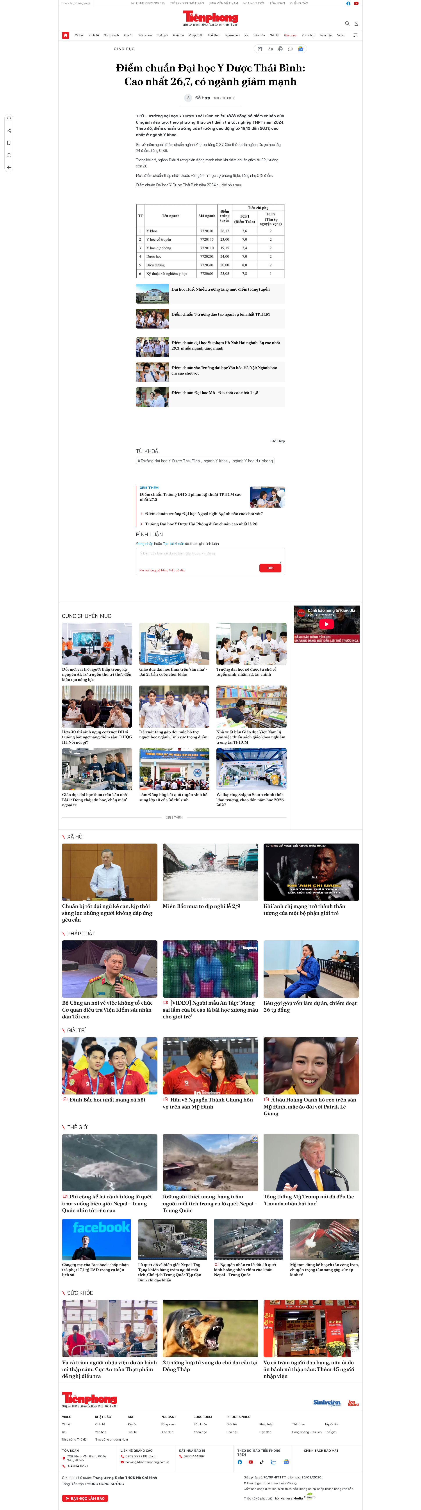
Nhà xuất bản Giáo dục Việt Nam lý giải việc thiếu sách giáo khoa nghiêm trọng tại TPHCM (250, 737)
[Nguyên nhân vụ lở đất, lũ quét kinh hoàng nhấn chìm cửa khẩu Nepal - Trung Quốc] (248, 1239)
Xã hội (79, 35)
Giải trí (274, 35)
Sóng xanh (111, 35)
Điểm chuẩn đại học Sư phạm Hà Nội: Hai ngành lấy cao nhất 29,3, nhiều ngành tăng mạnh (225, 345)
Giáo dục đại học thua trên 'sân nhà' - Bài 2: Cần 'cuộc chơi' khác (173, 672)
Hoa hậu (326, 35)
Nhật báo (103, 1417)
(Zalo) (152, 1456)
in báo (280, 48)
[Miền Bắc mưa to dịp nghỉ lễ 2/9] (210, 872)
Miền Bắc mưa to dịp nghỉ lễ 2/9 (202, 906)
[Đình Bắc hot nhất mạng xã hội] (109, 1065)
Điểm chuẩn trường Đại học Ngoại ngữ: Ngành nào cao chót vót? (204, 513)
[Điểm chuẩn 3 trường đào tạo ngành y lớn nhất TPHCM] (152, 319)
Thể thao (214, 35)
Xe (246, 35)
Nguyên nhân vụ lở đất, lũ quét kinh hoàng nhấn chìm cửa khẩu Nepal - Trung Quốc (245, 1269)
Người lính (232, 35)
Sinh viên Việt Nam (223, 3)
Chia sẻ (9, 130)
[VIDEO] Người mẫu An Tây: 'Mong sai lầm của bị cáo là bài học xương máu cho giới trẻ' (210, 1009)
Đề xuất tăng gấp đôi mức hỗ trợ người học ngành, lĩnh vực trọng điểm (173, 734)
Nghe (9, 118)
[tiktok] (264, 1462)
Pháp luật (195, 35)
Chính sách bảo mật (321, 1451)
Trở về (9, 167)
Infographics (238, 1417)
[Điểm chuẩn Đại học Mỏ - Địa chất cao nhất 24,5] (152, 397)
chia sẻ (260, 48)
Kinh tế (94, 35)
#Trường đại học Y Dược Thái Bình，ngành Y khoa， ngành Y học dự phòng (205, 460)
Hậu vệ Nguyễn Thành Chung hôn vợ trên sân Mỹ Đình (208, 1103)
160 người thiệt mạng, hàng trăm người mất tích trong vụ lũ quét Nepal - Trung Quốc (210, 1203)
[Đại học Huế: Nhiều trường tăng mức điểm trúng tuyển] (152, 294)
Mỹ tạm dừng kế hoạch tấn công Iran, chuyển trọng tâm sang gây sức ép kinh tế (324, 1269)
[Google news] (288, 1462)
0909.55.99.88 (136, 1456)
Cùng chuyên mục (86, 616)
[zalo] (276, 1462)
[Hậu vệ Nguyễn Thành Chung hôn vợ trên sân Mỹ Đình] (210, 1065)
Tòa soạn (277, 3)
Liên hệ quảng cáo (137, 1451)
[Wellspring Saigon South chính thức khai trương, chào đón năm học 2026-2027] (251, 769)
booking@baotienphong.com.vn (147, 1462)
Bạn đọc (265, 1432)
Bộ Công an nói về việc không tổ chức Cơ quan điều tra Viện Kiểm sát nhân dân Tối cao (107, 1009)
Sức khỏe (145, 35)
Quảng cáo (299, 3)
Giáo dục (290, 35)
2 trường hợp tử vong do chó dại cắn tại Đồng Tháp (210, 1366)
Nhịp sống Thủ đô (74, 1439)
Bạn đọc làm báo (88, 1498)
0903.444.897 (194, 1456)
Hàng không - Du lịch (307, 1432)
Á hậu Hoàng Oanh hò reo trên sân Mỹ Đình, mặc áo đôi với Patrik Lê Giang (310, 1106)
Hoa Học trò (253, 3)
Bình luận (9, 155)
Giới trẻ (178, 35)
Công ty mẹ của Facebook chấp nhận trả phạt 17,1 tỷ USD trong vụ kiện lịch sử (95, 1269)
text (270, 48)
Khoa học (308, 35)
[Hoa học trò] (353, 1404)
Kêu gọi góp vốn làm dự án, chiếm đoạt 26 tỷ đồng (310, 1006)
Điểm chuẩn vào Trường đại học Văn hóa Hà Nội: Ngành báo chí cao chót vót (224, 370)
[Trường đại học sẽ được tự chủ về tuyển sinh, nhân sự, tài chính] (251, 644)
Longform (203, 1417)
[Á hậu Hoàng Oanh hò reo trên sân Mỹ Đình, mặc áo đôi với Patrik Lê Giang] (311, 1065)
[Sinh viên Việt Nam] (327, 1404)
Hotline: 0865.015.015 (148, 3)
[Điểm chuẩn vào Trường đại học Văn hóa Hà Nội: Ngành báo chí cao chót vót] (152, 372)
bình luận (290, 48)
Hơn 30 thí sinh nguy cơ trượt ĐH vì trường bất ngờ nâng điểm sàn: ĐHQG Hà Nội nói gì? (97, 737)
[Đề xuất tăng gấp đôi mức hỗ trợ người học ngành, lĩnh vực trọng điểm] (174, 707)
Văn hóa (259, 35)
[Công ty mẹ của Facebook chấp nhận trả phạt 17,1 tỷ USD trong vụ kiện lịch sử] (96, 1239)
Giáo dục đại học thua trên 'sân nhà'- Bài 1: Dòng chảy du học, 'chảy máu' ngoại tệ (95, 799)
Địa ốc (128, 35)
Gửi (270, 568)
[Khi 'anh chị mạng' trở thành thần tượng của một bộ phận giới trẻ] (311, 872)
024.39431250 (77, 1466)
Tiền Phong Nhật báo (187, 3)
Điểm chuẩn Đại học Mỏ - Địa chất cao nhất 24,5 (214, 392)
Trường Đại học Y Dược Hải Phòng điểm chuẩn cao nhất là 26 (201, 523)
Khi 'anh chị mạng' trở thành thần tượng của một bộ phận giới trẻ (304, 909)
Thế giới (162, 35)
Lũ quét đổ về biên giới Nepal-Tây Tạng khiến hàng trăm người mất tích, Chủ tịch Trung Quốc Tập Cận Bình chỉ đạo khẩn (169, 1272)
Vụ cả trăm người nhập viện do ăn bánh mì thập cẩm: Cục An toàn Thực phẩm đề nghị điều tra (109, 1369)
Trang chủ (65, 35)
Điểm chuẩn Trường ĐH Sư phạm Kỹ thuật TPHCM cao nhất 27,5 (190, 497)
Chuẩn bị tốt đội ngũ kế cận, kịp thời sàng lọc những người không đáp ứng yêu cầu (107, 913)
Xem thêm (355, 35)
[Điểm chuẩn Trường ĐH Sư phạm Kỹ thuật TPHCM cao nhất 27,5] (267, 497)
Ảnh (131, 1417)
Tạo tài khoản (173, 543)
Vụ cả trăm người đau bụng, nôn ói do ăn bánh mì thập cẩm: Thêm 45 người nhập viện (309, 1369)
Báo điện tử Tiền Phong (210, 18)
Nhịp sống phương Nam (111, 1439)
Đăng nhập (144, 543)
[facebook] (348, 3)
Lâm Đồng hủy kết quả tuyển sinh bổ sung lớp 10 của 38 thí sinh (173, 797)
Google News (300, 48)
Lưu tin (9, 143)
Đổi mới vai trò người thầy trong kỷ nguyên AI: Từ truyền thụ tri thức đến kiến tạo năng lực (96, 674)
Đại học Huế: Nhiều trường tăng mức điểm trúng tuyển (220, 289)
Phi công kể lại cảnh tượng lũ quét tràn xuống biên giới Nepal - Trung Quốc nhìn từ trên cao (107, 1203)
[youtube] (356, 3)
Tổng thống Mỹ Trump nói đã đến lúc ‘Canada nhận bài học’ (309, 1200)
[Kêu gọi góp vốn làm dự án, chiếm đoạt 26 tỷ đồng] (311, 969)
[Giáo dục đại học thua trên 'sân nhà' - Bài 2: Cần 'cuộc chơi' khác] (174, 644)
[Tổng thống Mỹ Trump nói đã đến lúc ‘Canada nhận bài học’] (311, 1162)
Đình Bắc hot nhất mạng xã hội (107, 1099)
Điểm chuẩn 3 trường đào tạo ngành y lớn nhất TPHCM (220, 314)
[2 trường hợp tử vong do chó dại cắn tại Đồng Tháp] (210, 1328)
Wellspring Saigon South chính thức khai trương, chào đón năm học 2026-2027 (250, 799)
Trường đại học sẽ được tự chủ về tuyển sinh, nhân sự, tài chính (246, 672)
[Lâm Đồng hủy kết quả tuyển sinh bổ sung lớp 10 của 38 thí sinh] (174, 769)
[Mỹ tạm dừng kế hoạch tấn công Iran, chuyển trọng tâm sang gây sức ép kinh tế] (324, 1239)
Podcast (168, 1417)
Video (341, 35)
